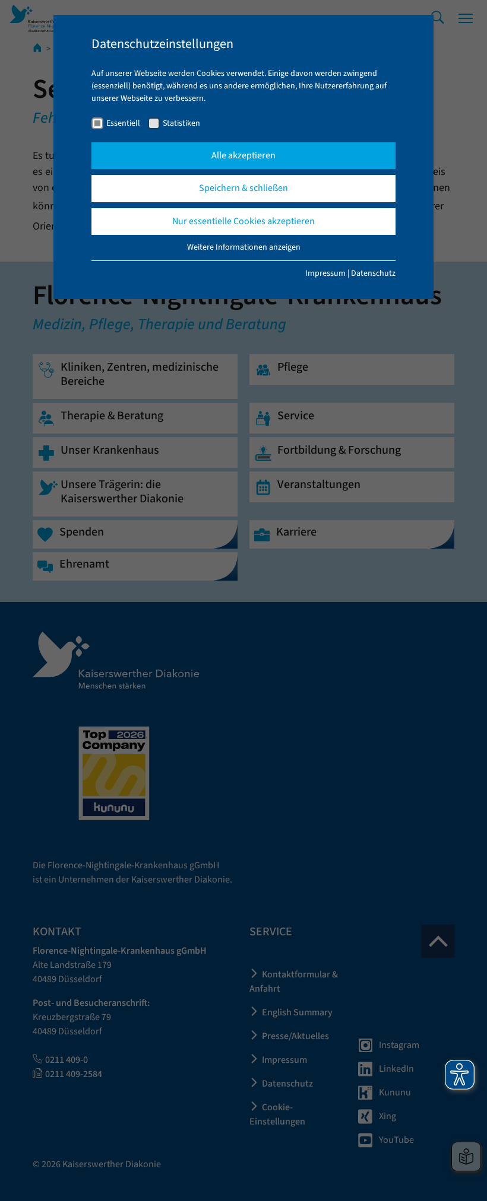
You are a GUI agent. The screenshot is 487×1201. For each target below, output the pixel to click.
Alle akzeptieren (243, 155)
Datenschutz (373, 273)
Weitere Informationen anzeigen (244, 247)
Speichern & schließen (243, 188)
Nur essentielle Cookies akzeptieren (243, 221)
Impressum (325, 273)
